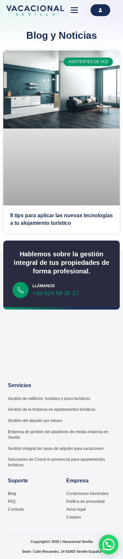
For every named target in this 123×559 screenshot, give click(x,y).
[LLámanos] (20, 290)
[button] (74, 10)
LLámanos (43, 286)
